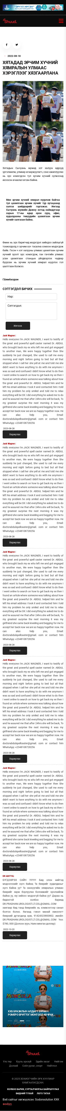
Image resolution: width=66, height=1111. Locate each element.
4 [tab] (28, 1020)
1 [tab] (10, 951)
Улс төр (7, 1061)
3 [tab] (22, 1020)
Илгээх (18, 325)
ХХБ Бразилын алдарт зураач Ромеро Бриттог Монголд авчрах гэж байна (30, 1013)
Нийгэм (58, 1061)
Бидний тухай (24, 1093)
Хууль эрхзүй (23, 1061)
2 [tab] (16, 1020)
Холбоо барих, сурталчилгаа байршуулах (33, 1089)
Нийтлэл (52, 1066)
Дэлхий (13, 1066)
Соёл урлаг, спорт (32, 1066)
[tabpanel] (33, 996)
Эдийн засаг (43, 1061)
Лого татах (43, 1093)
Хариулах (14, 434)
